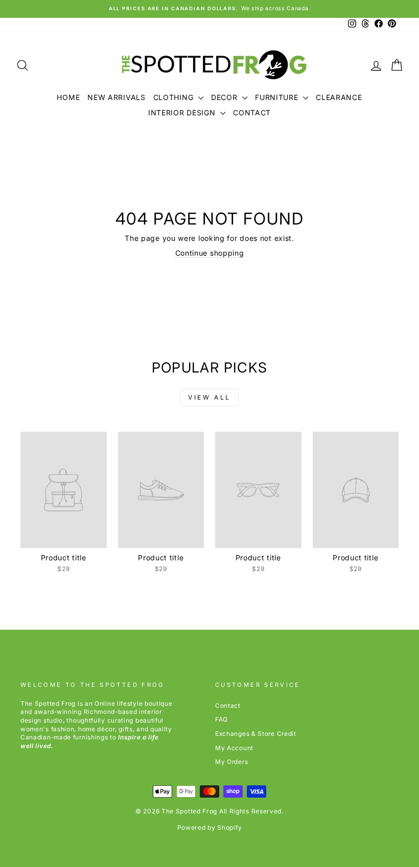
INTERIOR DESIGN (183, 112)
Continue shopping (209, 253)
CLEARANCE (339, 97)
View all (209, 397)
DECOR (225, 97)
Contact (228, 705)
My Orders (231, 761)
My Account (234, 748)
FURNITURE (277, 97)
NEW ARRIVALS (116, 97)
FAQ (221, 719)
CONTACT (252, 112)
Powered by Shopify (209, 827)
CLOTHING (174, 97)
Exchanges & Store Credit (255, 733)
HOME (68, 97)
